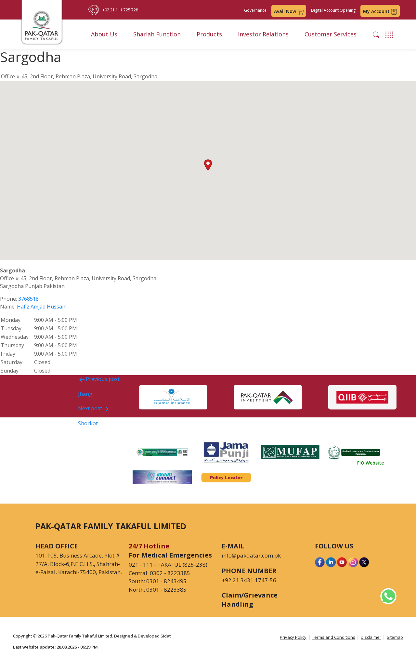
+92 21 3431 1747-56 (249, 580)
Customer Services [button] (331, 34)
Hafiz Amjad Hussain (42, 306)
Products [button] (209, 34)
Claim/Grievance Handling (250, 600)
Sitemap (395, 637)
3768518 (28, 298)
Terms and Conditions (333, 637)
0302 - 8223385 (170, 573)
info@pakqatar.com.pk (251, 555)
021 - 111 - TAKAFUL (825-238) (168, 564)
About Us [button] (104, 34)
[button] (376, 34)
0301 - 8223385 (166, 589)
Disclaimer (371, 637)
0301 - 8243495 (166, 581)
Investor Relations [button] (263, 34)
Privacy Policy (293, 637)
